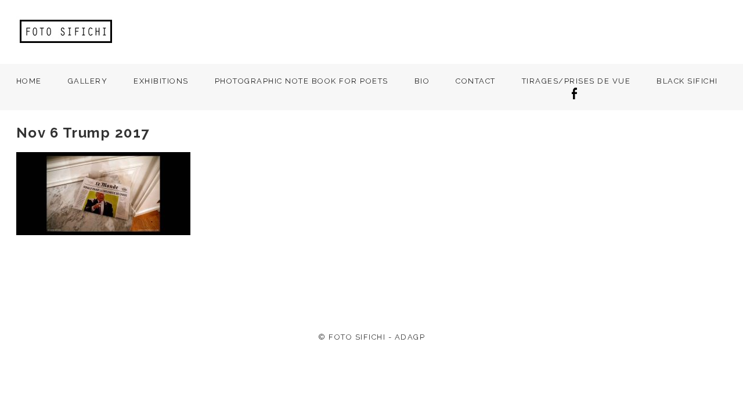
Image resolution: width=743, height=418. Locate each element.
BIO (422, 81)
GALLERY (88, 81)
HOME (29, 81)
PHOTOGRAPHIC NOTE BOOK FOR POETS (301, 81)
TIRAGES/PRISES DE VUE (576, 81)
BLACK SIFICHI (687, 81)
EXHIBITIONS (161, 81)
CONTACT (476, 81)
